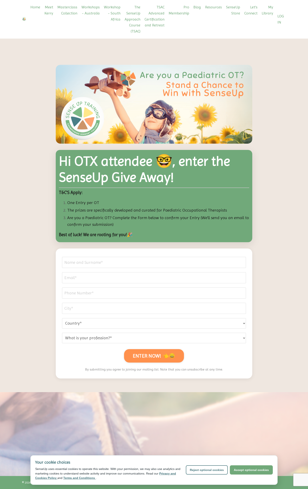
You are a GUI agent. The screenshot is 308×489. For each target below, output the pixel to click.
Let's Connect (251, 10)
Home (35, 7)
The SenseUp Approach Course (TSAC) (132, 19)
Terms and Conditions (79, 478)
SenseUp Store (233, 10)
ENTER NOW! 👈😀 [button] (154, 356)
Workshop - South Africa (112, 13)
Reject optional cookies (207, 470)
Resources (213, 7)
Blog (197, 7)
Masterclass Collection (67, 10)
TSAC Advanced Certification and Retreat (154, 16)
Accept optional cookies (251, 470)
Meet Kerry (48, 10)
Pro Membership (179, 10)
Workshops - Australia (91, 10)
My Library (267, 10)
